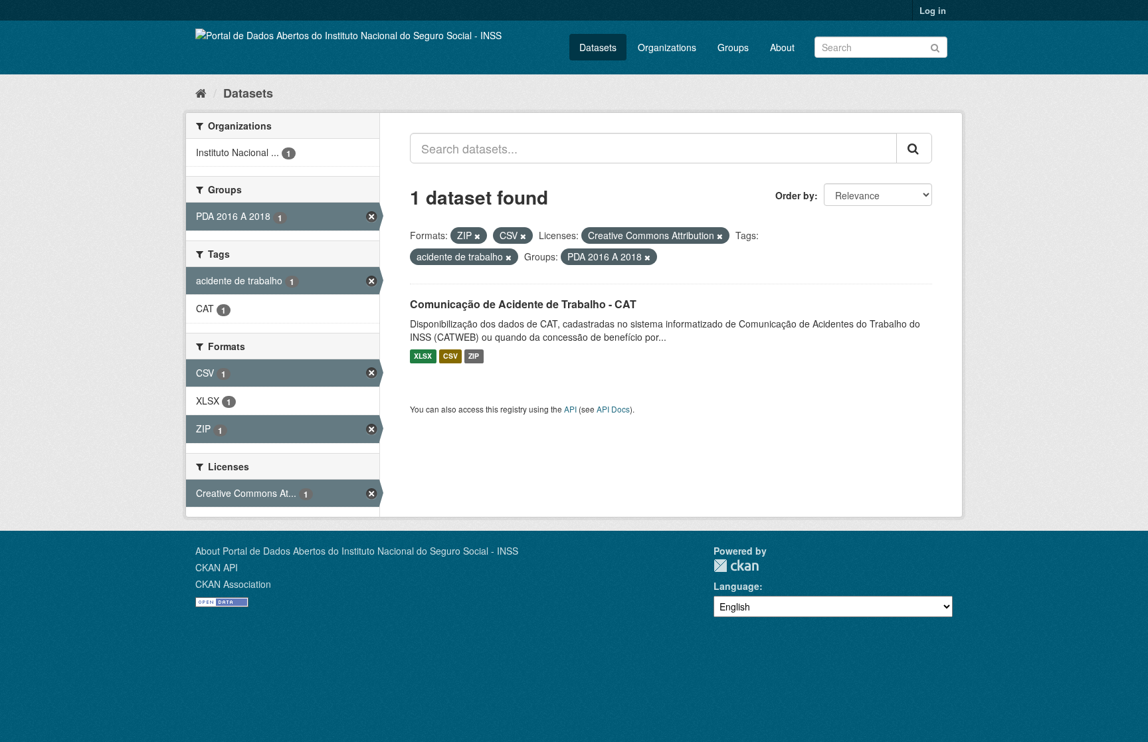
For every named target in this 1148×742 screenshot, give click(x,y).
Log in (932, 10)
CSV (450, 356)
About (782, 47)
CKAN (736, 566)
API (570, 409)
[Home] (201, 92)
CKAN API (216, 567)
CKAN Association (233, 584)
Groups (733, 47)
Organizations (667, 47)
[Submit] (935, 46)
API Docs (613, 409)
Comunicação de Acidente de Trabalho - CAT (523, 304)
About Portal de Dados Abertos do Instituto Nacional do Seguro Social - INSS (356, 550)
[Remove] (477, 236)
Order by (794, 195)
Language (736, 586)
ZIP (473, 356)
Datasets (598, 47)
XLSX (423, 356)
